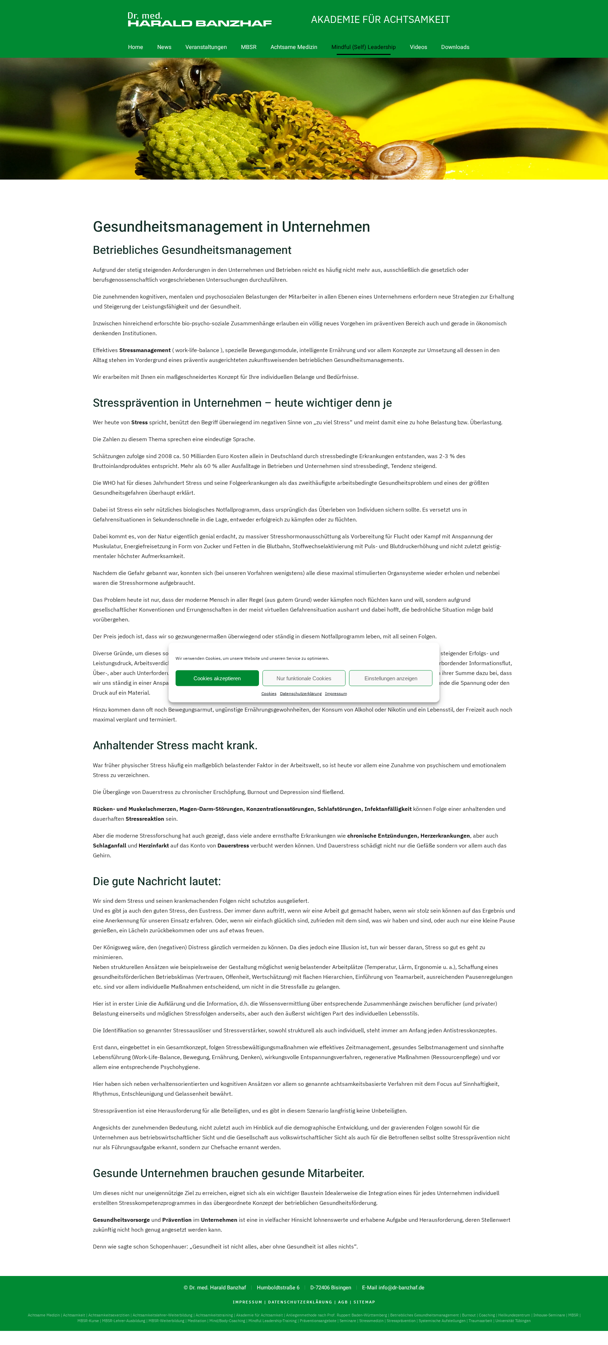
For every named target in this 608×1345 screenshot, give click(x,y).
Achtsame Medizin (294, 47)
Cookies (269, 693)
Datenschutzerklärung (301, 693)
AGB (343, 1302)
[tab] (245, 168)
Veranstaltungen (206, 47)
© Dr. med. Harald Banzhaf (215, 1287)
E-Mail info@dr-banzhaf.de (393, 1287)
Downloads (455, 47)
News (164, 47)
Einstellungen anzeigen (391, 678)
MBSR (248, 47)
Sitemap (364, 1302)
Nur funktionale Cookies (304, 678)
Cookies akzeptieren (217, 678)
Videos (418, 47)
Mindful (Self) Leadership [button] (363, 47)
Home (135, 47)
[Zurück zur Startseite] (164, 22)
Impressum (336, 693)
